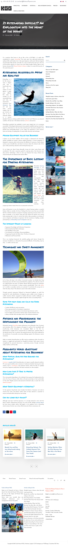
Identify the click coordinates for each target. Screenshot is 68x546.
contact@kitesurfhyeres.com (56, 494)
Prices (55, 5)
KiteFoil (48, 74)
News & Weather (19, 11)
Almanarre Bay (7, 105)
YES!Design (45, 543)
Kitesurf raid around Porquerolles (36, 478)
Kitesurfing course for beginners (19, 219)
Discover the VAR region (52, 69)
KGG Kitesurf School (44, 5)
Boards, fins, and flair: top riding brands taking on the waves (12, 449)
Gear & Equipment (50, 71)
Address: (47, 497)
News (47, 83)
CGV (35, 543)
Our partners (50, 478)
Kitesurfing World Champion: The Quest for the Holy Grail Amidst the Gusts (55, 119)
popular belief (12, 362)
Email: (47, 494)
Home (4, 478)
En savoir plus (8, 454)
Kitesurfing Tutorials (51, 80)
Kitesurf (24, 5)
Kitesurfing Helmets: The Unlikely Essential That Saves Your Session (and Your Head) (54, 107)
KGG (18, 66)
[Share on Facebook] (4, 412)
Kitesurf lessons (12, 478)
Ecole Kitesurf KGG (20, 543)
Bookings (63, 5)
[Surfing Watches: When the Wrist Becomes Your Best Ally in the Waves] (55, 434)
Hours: (47, 508)
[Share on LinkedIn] (14, 412)
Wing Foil (17, 5)
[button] (51, 141)
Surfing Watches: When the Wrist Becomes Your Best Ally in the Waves (55, 449)
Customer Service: (50, 516)
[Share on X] (7, 412)
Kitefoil (32, 5)
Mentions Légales (29, 543)
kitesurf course (22, 478)
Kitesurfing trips (50, 78)
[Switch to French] (60, 1)
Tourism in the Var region (52, 85)
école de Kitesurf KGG (13, 492)
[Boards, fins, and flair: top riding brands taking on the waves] (12, 434)
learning (13, 325)
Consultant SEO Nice (54, 543)
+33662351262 (48, 519)
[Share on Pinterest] (11, 412)
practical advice (40, 402)
